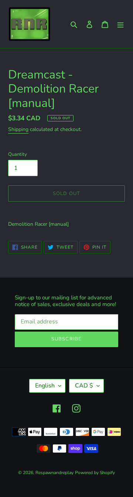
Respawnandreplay (54, 473)
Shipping (18, 129)
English (45, 386)
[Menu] (120, 24)
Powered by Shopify (95, 473)
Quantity (17, 154)
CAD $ (84, 386)
